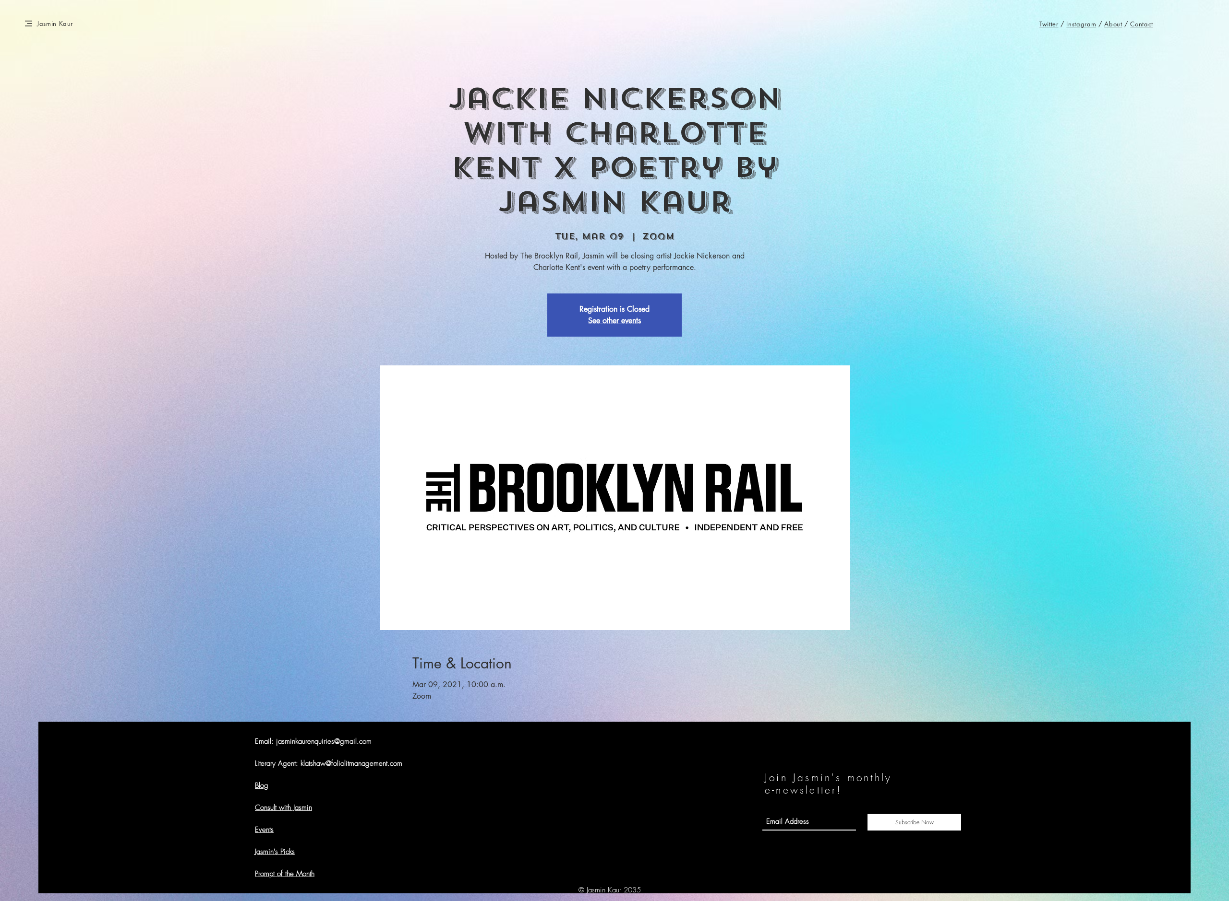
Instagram (1081, 24)
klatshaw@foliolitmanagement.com (351, 763)
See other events (614, 321)
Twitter (1049, 24)
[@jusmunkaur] (1044, 882)
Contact (1141, 24)
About (1113, 24)
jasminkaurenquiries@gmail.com (324, 741)
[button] (28, 23)
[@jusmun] (1055, 882)
